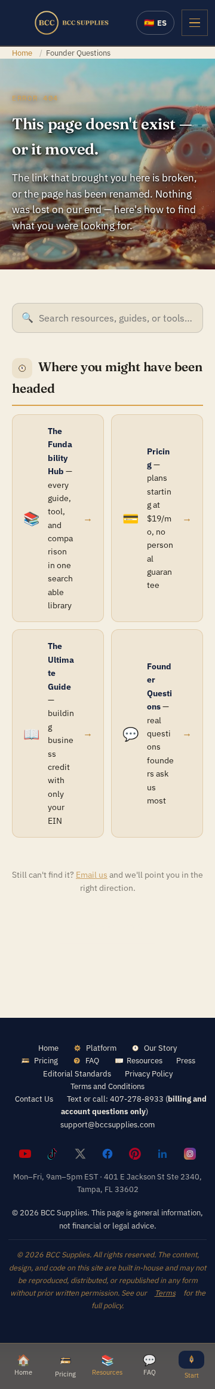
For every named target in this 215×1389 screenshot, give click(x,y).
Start (192, 1375)
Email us (92, 874)
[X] (80, 1154)
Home (22, 52)
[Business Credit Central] (71, 22)
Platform (101, 1048)
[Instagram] (190, 1154)
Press (185, 1060)
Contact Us (34, 1098)
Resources (144, 1060)
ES (155, 22)
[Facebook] (107, 1154)
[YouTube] (25, 1154)
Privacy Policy (149, 1073)
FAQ (92, 1060)
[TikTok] (52, 1154)
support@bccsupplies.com (107, 1124)
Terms (165, 1292)
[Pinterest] (135, 1154)
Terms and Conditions (107, 1086)
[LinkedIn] (162, 1154)
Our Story (160, 1048)
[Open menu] (195, 23)
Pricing (46, 1060)
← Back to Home (107, 926)
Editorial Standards (77, 1073)
